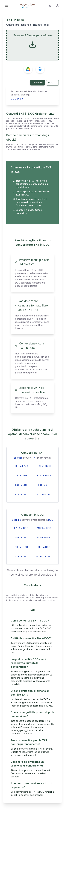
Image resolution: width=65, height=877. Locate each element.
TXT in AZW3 (44, 475)
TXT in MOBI (44, 466)
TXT (34, 457)
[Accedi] (57, 6)
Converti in (37, 82)
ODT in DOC (21, 547)
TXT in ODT (21, 485)
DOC (50, 82)
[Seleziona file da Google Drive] (28, 69)
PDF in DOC (21, 537)
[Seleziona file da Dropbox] (40, 69)
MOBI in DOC (44, 528)
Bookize (18, 457)
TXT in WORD (44, 494)
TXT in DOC (21, 494)
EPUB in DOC (21, 528)
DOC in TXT (18, 98)
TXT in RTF (44, 485)
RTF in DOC (21, 556)
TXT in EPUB (21, 466)
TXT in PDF (21, 475)
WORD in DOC (43, 556)
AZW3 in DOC (44, 537)
